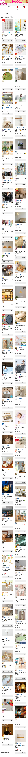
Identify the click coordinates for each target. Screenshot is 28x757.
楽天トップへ (24, 4)
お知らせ (17, 10)
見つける (10, 10)
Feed (3, 10)
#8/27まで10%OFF (5, 107)
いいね (11, 40)
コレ (5, 40)
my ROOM (24, 10)
